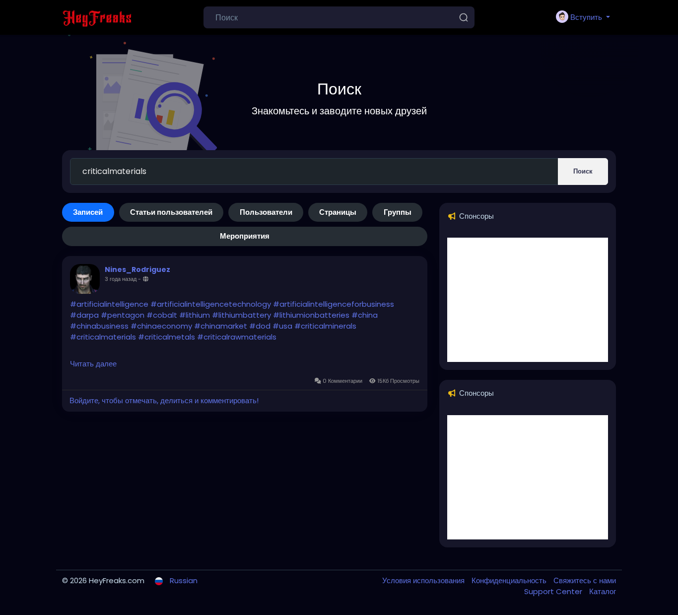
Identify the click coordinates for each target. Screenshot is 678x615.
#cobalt (161, 315)
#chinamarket (220, 326)
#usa (282, 326)
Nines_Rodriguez (137, 269)
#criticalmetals (166, 337)
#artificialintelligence (109, 304)
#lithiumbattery (241, 315)
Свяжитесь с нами (584, 580)
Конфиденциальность (510, 580)
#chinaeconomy (161, 326)
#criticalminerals (325, 326)
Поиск (583, 171)
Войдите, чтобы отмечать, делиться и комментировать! (164, 400)
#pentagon (122, 315)
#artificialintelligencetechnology (210, 304)
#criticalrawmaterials (236, 337)
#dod (260, 326)
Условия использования (424, 580)
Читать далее (93, 363)
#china (364, 315)
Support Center (554, 591)
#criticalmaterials (103, 337)
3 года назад (120, 279)
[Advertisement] (527, 300)
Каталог (602, 591)
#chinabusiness (99, 326)
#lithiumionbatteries (311, 315)
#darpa (84, 315)
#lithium (194, 315)
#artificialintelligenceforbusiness (333, 304)
